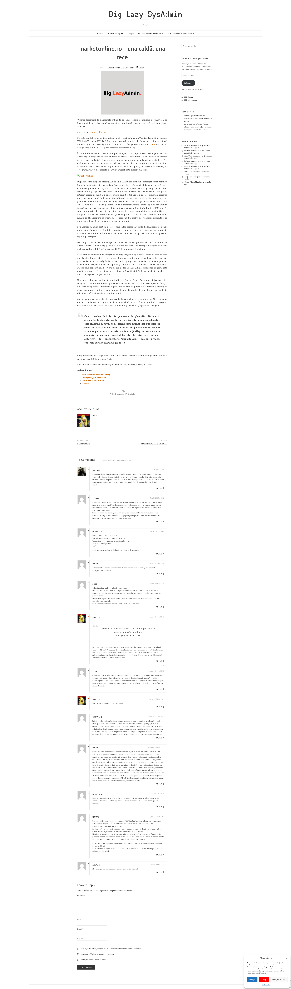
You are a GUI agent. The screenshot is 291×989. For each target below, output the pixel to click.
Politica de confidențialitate (150, 34)
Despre (131, 34)
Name (80, 919)
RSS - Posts (188, 97)
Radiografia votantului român (195, 130)
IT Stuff (113, 394)
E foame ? (86, 383)
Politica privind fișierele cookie (180, 34)
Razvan (96, 865)
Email (80, 929)
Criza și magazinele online (94, 377)
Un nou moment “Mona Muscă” (196, 124)
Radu (132, 68)
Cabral (151, 144)
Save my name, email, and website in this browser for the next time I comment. (111, 949)
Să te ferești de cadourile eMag (96, 374)
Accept (252, 979)
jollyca (96, 470)
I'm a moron (83, 443)
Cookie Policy (266, 985)
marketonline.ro (98, 132)
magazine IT (122, 394)
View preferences (279, 979)
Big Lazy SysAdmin (145, 13)
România (131, 394)
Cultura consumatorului (93, 380)
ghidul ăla (108, 144)
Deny (264, 979)
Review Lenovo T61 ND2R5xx (154, 443)
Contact (100, 34)
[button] (286, 958)
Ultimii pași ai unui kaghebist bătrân (198, 127)
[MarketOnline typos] (85, 175)
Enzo (94, 584)
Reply (159, 488)
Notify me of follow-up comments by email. (97, 954)
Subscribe (188, 83)
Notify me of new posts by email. (93, 960)
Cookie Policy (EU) (116, 34)
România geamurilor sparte (194, 116)
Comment (81, 895)
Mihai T (187, 156)
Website (80, 939)
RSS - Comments (190, 100)
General (111, 68)
